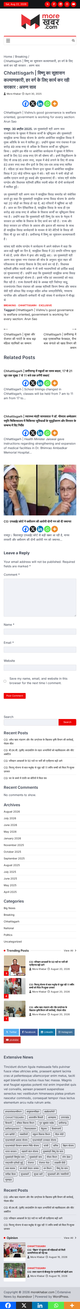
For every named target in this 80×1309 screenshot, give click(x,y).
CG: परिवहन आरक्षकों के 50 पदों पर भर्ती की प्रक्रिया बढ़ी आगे (33, 760)
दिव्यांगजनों (56, 1128)
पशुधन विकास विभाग (41, 1134)
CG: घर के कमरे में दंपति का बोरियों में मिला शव (25, 778)
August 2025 (12, 865)
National (9, 928)
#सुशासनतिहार (33, 1111)
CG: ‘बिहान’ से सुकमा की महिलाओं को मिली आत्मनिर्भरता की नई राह (46, 1252)
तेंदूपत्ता (44, 1128)
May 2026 (10, 831)
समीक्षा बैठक (10, 1174)
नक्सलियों (24, 1134)
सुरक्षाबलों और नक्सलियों (58, 1174)
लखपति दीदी (59, 1162)
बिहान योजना (68, 1145)
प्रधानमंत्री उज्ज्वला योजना (44, 1140)
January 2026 (12, 838)
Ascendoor (24, 1296)
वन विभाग (48, 1168)
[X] (33, 103)
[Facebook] (25, 103)
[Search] (73, 40)
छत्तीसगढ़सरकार (12, 1128)
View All (69, 950)
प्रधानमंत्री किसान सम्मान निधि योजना (22, 1145)
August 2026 (12, 811)
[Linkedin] (40, 103)
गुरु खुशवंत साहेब (46, 1123)
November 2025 (14, 845)
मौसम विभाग (52, 1157)
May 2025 (10, 885)
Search (8, 717)
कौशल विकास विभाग (25, 1123)
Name (9, 624)
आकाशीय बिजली (36, 1117)
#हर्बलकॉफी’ (49, 1111)
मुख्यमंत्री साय (35, 1157)
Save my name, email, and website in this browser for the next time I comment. (38, 681)
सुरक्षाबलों (25, 1174)
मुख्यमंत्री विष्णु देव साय (53, 1151)
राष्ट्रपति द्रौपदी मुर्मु (14, 1162)
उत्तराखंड (65, 1117)
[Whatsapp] (47, 103)
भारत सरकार (11, 1151)
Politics (8, 934)
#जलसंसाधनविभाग (13, 1111)
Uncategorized (13, 941)
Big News (9, 908)
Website (9, 660)
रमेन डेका (66, 1157)
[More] (54, 103)
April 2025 (10, 891)
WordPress (60, 1296)
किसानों (8, 1123)
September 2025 (14, 858)
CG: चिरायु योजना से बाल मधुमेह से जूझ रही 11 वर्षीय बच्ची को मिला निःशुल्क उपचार (51, 986)
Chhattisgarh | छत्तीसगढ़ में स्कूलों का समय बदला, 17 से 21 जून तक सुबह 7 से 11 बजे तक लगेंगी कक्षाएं (38, 373)
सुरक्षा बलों (38, 1174)
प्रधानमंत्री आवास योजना (16, 1140)
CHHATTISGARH (14, 1117)
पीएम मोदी (59, 1134)
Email (9, 642)
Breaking (10, 305)
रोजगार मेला (44, 1162)
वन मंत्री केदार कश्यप (29, 1168)
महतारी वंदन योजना (30, 1151)
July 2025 (10, 871)
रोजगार (31, 1162)
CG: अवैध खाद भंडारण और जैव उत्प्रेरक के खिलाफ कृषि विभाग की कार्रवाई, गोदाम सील (48, 1009)
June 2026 (10, 824)
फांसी (46, 1145)
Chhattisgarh (27, 305)
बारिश (55, 1145)
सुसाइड (8, 1179)
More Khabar (14, 93)
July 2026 (10, 818)
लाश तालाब (10, 1168)
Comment (12, 574)
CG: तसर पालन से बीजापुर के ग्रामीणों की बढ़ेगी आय (49, 1272)
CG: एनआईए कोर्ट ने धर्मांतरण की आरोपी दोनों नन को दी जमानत (37, 521)
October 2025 (12, 851)
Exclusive (45, 305)
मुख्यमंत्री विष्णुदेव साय (15, 1157)
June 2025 (10, 878)
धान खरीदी (10, 1134)
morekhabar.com (43, 1292)
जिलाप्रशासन (30, 1128)
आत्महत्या (52, 1117)
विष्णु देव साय (62, 1168)
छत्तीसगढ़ (63, 1123)
